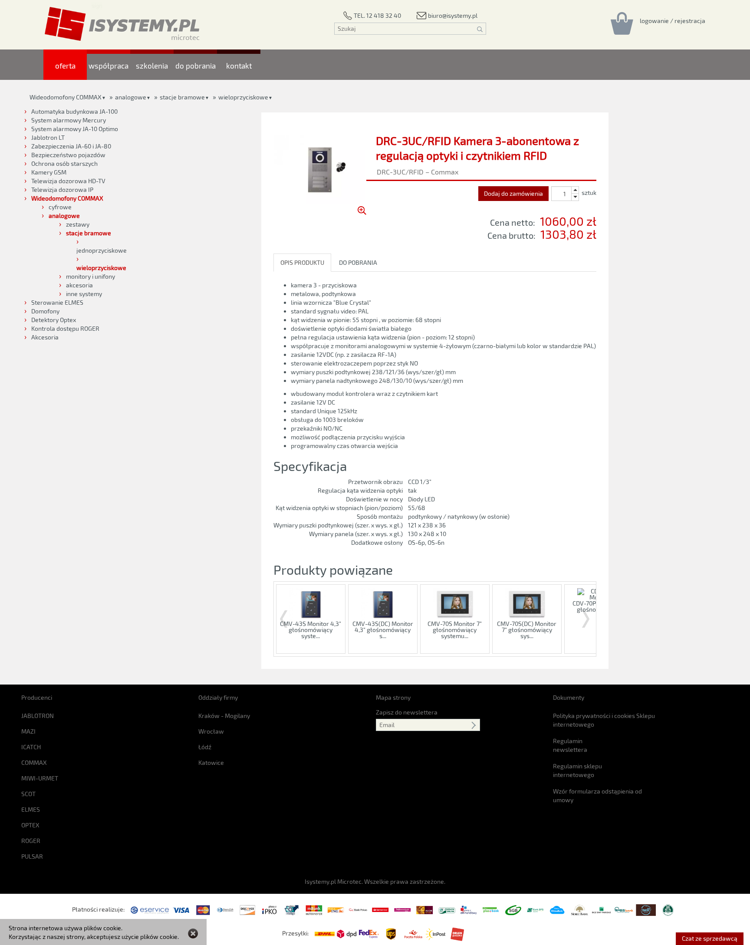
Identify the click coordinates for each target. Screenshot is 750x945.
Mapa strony (393, 697)
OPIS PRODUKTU (302, 262)
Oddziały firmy (218, 697)
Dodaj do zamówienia (513, 193)
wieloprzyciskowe (243, 97)
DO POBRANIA (358, 262)
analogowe (130, 97)
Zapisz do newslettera (407, 712)
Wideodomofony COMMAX (66, 97)
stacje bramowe (182, 97)
